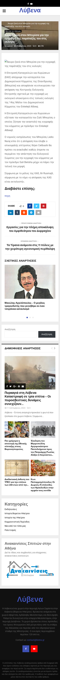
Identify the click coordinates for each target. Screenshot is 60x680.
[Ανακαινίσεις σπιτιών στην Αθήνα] (30, 578)
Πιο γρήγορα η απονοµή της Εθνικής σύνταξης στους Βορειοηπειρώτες (16, 445)
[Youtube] (34, 648)
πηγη (7, 195)
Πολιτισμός (10, 530)
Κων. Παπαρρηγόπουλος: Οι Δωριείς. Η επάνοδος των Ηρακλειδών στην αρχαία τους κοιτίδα (43, 485)
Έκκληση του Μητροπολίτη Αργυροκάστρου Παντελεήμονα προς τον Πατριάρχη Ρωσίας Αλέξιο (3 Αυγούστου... (42, 448)
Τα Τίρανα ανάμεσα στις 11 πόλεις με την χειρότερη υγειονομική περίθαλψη (30, 247)
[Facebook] (25, 648)
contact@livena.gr (35, 640)
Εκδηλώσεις (11, 509)
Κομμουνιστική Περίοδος (17, 522)
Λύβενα (30, 11)
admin (10, 46)
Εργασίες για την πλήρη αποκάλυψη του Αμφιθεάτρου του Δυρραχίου (30, 229)
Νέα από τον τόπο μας (13, 31)
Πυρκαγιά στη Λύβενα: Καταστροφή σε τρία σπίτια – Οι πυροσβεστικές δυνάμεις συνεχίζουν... (28, 398)
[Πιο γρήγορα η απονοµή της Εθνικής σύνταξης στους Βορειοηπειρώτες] (17, 429)
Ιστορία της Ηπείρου (15, 517)
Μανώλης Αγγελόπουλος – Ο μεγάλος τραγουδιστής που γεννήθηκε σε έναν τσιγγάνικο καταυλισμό (25, 306)
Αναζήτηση (10, 329)
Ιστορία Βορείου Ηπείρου (17, 513)
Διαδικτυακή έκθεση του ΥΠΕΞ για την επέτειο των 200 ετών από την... (17, 482)
